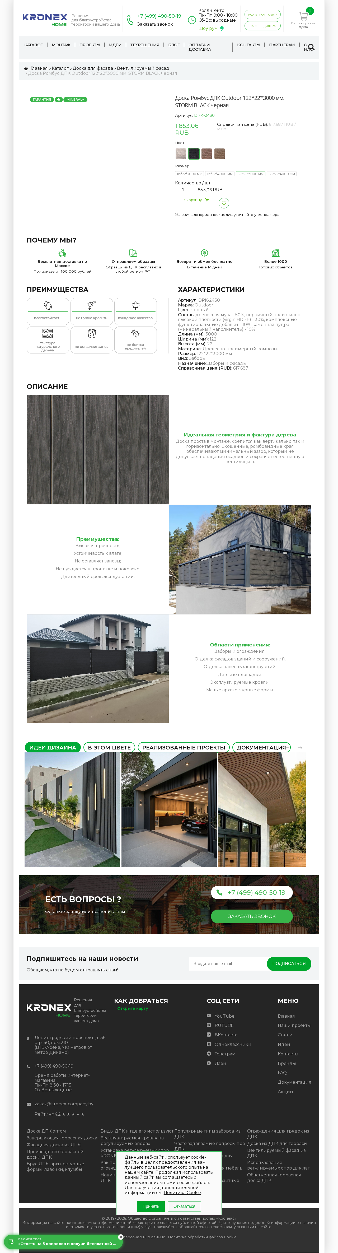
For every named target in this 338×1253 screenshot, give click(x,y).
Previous (286, 747)
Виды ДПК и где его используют (137, 1131)
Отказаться (184, 1206)
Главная (286, 1016)
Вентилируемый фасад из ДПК (276, 1153)
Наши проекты (294, 1025)
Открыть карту (132, 1008)
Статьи (285, 1034)
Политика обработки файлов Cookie (202, 1237)
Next (300, 747)
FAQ (282, 1072)
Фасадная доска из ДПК (54, 1144)
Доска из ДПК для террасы (277, 1143)
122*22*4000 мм (282, 174)
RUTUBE (224, 1025)
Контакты (288, 1053)
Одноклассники (233, 1044)
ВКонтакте (226, 1034)
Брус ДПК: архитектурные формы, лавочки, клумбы (55, 1166)
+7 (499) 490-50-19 (159, 16)
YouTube (224, 1016)
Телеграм (225, 1053)
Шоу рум (208, 28)
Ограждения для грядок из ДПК (278, 1134)
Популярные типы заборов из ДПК (207, 1134)
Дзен (220, 1063)
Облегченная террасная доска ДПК (274, 1177)
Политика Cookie (182, 1192)
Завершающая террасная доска (62, 1137)
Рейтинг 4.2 (48, 1114)
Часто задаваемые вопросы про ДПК (209, 1146)
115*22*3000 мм (189, 174)
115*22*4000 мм (220, 174)
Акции (285, 1091)
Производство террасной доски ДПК (55, 1154)
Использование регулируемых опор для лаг (278, 1165)
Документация (294, 1082)
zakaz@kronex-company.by (64, 1103)
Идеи (284, 1044)
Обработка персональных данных (133, 1237)
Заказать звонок (155, 24)
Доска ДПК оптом (46, 1131)
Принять (151, 1206)
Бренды (287, 1063)
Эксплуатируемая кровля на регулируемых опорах (132, 1140)
